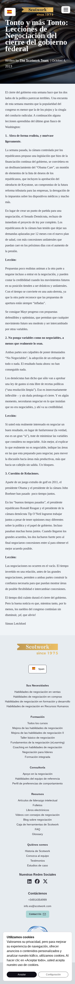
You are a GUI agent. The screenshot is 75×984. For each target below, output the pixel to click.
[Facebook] (37, 881)
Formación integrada (37, 756)
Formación (38, 716)
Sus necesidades (37, 685)
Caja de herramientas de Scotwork (38, 824)
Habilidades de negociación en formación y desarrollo (37, 701)
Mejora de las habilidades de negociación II (37, 732)
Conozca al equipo (37, 855)
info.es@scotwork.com (37, 906)
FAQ (37, 829)
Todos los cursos (37, 723)
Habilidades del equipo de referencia (37, 778)
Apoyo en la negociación (37, 773)
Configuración (53, 974)
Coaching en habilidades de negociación (37, 747)
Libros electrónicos (37, 810)
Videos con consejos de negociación (37, 814)
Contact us (35, 914)
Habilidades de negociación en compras (37, 696)
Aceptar (22, 974)
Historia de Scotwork (37, 851)
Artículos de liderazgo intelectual (37, 800)
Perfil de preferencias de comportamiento (37, 783)
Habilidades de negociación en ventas (37, 691)
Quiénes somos (37, 844)
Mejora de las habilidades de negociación (37, 728)
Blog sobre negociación (37, 819)
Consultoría (37, 767)
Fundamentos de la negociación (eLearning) (38, 742)
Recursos (37, 794)
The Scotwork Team (34, 60)
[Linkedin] (29, 881)
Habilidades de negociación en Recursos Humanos (38, 706)
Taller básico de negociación (37, 737)
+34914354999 (37, 899)
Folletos (37, 805)
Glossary (37, 834)
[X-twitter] (45, 881)
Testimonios (37, 860)
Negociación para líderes (37, 752)
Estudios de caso (37, 865)
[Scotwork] (37, 648)
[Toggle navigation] (65, 9)
